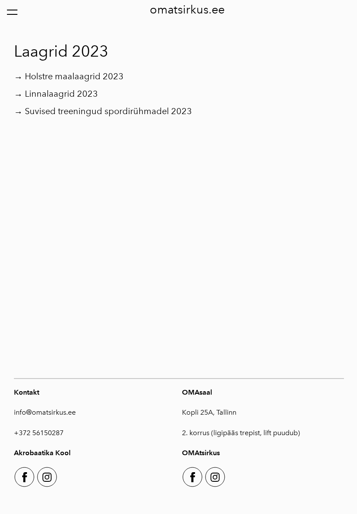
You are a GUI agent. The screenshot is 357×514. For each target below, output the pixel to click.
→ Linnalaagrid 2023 (56, 93)
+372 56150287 (39, 433)
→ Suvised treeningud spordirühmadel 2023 (103, 111)
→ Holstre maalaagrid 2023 (69, 76)
